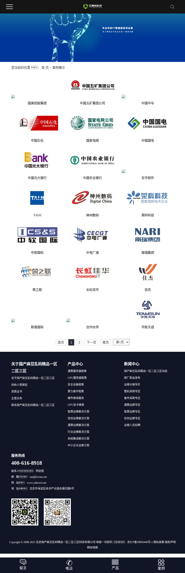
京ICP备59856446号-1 (140, 542)
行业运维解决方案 (78, 431)
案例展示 (58, 67)
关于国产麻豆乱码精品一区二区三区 (33, 378)
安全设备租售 (76, 384)
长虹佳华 (92, 289)
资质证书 (16, 391)
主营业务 (16, 398)
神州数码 (92, 215)
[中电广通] (92, 235)
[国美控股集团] (37, 96)
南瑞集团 (147, 252)
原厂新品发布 (132, 377)
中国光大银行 (37, 178)
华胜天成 (147, 327)
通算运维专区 (132, 404)
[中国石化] (37, 123)
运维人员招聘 (132, 425)
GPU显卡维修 (76, 404)
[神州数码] (92, 197)
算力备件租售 (76, 391)
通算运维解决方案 (78, 425)
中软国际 (37, 252)
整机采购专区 (132, 391)
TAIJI (37, 215)
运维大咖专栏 (132, 384)
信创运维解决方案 (78, 418)
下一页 (91, 342)
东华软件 (147, 178)
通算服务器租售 (77, 371)
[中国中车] (148, 96)
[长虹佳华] (92, 272)
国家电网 (92, 140)
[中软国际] (37, 235)
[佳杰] (148, 272)
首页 (61, 342)
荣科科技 (147, 215)
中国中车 (147, 103)
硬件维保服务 (76, 398)
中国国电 (147, 140)
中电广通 (92, 252)
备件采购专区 (132, 398)
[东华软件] (148, 171)
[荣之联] (37, 272)
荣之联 (37, 289)
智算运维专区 (132, 411)
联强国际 (37, 327)
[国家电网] (92, 123)
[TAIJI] (37, 197)
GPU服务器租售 (77, 377)
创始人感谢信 (19, 384)
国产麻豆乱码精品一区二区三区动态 (145, 371)
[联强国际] (37, 320)
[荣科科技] (148, 197)
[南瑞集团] (148, 235)
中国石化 (37, 140)
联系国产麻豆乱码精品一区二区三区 (33, 405)
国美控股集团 (37, 103)
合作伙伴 (92, 327)
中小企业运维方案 (78, 445)
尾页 (105, 342)
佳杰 (148, 289)
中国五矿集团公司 (92, 103)
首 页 (45, 67)
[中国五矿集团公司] (92, 85)
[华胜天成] (148, 309)
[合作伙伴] (92, 320)
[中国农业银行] (92, 160)
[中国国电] (148, 123)
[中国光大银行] (37, 160)
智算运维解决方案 (78, 411)
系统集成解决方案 (78, 438)
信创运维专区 (132, 418)
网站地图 (92, 547)
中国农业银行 (92, 178)
